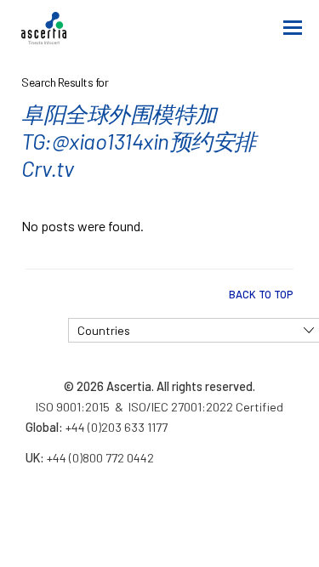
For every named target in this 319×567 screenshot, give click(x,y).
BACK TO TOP (261, 294)
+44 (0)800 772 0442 (100, 458)
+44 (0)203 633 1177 (117, 427)
